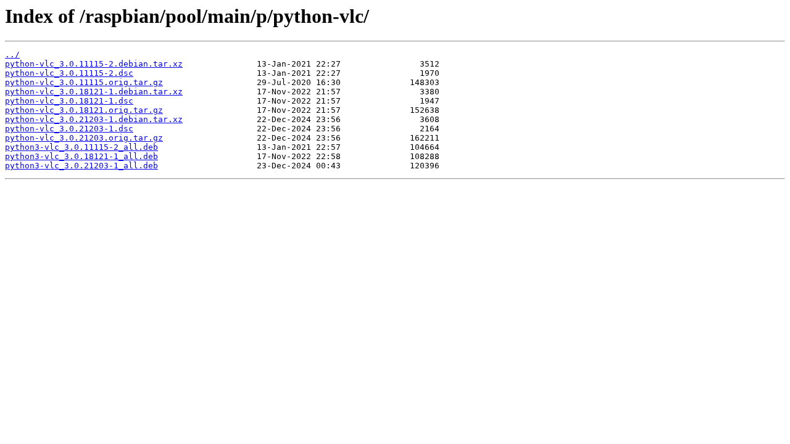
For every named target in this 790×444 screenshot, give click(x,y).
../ (12, 54)
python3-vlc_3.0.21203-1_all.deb (81, 165)
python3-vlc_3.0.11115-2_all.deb (81, 147)
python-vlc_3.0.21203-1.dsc (69, 128)
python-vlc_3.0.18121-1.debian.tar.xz (94, 91)
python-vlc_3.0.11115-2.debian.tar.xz (94, 63)
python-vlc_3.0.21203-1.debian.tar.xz (94, 119)
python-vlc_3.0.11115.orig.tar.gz (84, 82)
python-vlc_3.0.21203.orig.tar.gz (84, 137)
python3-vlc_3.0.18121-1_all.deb (81, 156)
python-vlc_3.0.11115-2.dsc (69, 73)
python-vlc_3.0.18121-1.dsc (69, 100)
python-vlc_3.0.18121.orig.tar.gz (84, 110)
